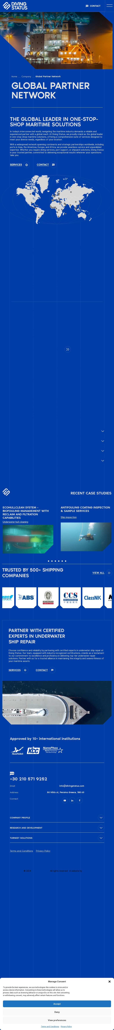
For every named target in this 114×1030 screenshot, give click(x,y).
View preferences (57, 1020)
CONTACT (95, 5)
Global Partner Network (48, 76)
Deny (57, 1012)
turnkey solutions (21, 838)
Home (14, 76)
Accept (57, 1004)
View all (98, 572)
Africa (16, 431)
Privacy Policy (66, 1027)
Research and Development (26, 827)
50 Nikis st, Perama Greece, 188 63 (65, 792)
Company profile (20, 817)
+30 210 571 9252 (28, 779)
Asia (14, 441)
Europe (16, 451)
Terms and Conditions (50, 1027)
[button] (109, 981)
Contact (57, 349)
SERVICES (16, 164)
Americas (18, 461)
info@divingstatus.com (71, 786)
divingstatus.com (39, 871)
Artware (86, 871)
